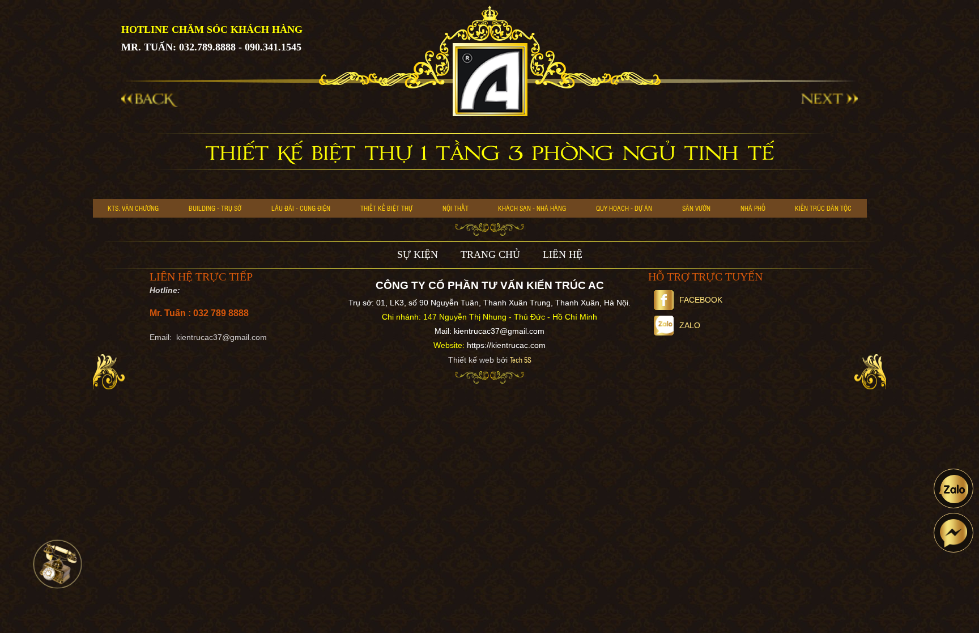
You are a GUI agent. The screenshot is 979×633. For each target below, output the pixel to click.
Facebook (700, 299)
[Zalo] (953, 488)
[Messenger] (953, 533)
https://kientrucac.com (506, 345)
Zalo (689, 325)
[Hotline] (57, 564)
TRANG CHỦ (490, 254)
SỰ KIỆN (417, 254)
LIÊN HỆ (562, 254)
